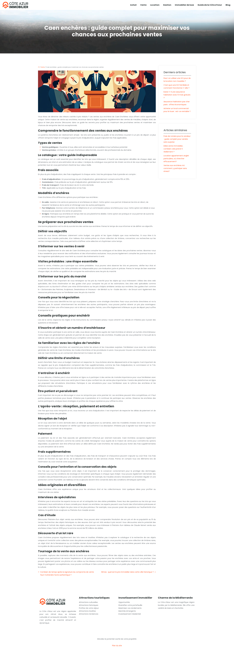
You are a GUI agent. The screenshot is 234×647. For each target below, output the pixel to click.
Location (154, 5)
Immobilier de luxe (184, 5)
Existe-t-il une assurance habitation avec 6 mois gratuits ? (177, 95)
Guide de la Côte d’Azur (210, 5)
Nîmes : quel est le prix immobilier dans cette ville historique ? (127, 572)
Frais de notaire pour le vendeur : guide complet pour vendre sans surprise (177, 139)
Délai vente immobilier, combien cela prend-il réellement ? (173, 149)
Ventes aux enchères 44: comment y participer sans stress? (175, 168)
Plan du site (117, 645)
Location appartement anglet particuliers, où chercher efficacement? (176, 158)
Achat (133, 5)
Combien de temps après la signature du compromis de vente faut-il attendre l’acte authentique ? (67, 573)
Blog (228, 5)
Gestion (167, 5)
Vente (143, 5)
